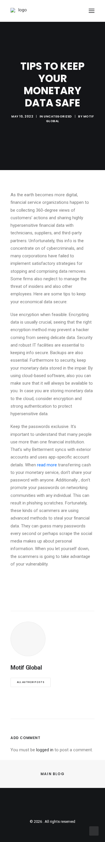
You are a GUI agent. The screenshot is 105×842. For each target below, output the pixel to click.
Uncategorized (58, 116)
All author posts (30, 682)
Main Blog (52, 773)
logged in (44, 749)
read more (47, 465)
